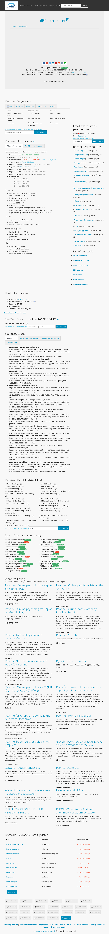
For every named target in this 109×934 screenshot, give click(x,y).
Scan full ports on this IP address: (17, 528)
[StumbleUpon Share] (59, 63)
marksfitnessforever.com (14, 844)
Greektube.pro (79, 159)
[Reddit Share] (62, 63)
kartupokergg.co (11, 882)
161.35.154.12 (23, 299)
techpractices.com (12, 886)
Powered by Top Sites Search (44, 931)
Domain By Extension (40, 5)
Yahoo (20, 106)
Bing (11, 106)
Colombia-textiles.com (82, 209)
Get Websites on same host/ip (16, 326)
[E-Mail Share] (65, 63)
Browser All (12, 892)
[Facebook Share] (43, 63)
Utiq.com (77, 216)
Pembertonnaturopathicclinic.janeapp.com (88, 188)
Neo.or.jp (77, 245)
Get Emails (99, 141)
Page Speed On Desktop (29, 338)
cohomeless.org (11, 868)
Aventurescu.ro (79, 241)
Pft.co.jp (77, 201)
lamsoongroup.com (12, 849)
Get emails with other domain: (84, 138)
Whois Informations (14, 146)
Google (31, 106)
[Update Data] (33, 141)
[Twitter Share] (50, 63)
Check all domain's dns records (14, 313)
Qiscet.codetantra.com (82, 235)
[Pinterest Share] (56, 63)
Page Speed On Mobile (50, 338)
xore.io (8, 858)
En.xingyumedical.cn (81, 163)
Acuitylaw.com (79, 205)
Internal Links (11, 338)
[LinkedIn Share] (53, 63)
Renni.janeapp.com (81, 230)
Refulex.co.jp (78, 150)
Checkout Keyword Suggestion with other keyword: (23, 129)
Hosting (51, 5)
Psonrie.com (22, 26)
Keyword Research (26, 5)
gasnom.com (10, 863)
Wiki (53, 106)
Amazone (42, 106)
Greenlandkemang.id (81, 181)
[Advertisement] (54, 45)
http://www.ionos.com (27, 167)
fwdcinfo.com (10, 872)
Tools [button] (57, 5)
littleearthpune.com (12, 854)
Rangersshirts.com (81, 155)
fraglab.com (10, 877)
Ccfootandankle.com (81, 175)
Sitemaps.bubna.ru (80, 171)
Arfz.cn (76, 226)
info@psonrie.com (81, 136)
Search (84, 6)
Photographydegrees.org (83, 220)
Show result (41, 132)
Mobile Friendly (12, 342)
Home (14, 26)
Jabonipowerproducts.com (83, 194)
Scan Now (62, 326)
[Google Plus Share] (46, 63)
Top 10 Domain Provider (34, 146)
